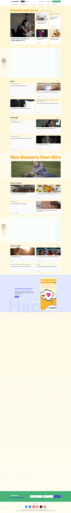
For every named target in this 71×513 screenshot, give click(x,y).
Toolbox (48, 4)
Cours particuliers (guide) (24, 510)
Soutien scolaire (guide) (31, 510)
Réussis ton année (14, 4)
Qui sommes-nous (24, 509)
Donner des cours (41, 1)
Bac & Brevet (55, 4)
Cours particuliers (48, 1)
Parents (27, 1)
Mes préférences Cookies (52, 510)
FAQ (44, 509)
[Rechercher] (60, 4)
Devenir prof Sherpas (40, 509)
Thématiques (47, 509)
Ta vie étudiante (41, 4)
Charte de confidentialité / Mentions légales (42, 510)
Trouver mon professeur (56, 1)
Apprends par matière (23, 4)
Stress (38, 112)
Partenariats (29, 509)
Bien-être (52, 26)
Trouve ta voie (33, 4)
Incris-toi (17, 296)
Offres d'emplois (34, 509)
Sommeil (38, 26)
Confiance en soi (39, 42)
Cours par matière (17, 510)
